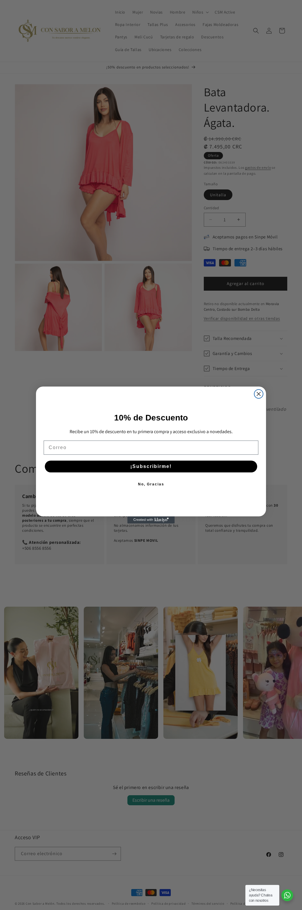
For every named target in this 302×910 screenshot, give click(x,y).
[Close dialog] (258, 393)
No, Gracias (151, 484)
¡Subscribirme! (151, 466)
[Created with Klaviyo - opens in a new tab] (151, 519)
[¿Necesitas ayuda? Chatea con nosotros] (287, 895)
